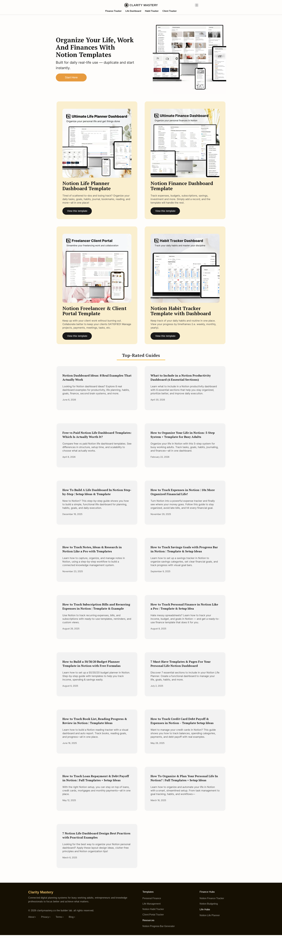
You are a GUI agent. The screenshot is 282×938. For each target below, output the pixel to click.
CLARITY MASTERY (144, 5)
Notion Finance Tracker (212, 898)
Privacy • (45, 917)
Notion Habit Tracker (153, 909)
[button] (197, 5)
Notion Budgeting (209, 903)
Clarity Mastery (40, 892)
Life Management (151, 903)
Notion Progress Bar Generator (158, 926)
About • (32, 917)
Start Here (71, 77)
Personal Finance (151, 898)
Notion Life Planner (210, 915)
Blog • (72, 917)
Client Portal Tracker (153, 914)
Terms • (59, 917)
